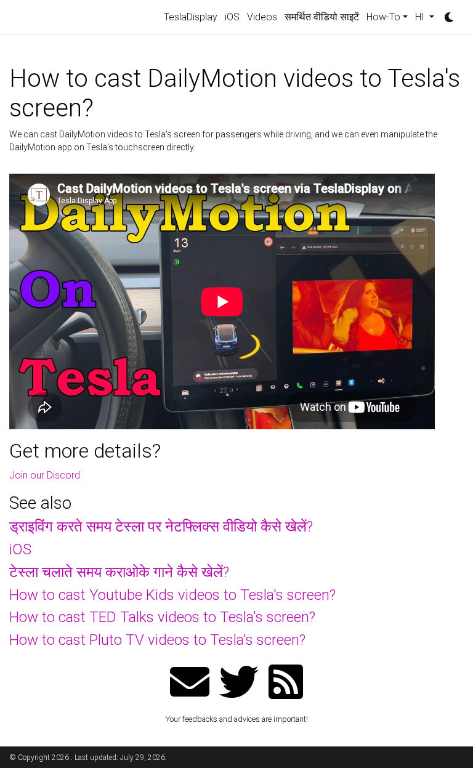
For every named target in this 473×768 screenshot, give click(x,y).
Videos (262, 17)
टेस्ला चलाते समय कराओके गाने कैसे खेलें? (119, 572)
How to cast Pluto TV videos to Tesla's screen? (157, 640)
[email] (189, 683)
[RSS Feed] (286, 683)
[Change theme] (446, 13)
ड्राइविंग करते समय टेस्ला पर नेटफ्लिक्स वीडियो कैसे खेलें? (161, 526)
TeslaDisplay (190, 17)
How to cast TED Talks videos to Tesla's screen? (162, 617)
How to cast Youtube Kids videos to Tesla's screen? (172, 595)
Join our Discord (44, 475)
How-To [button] (383, 17)
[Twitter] (239, 683)
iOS (232, 17)
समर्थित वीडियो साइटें (322, 17)
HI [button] (421, 17)
